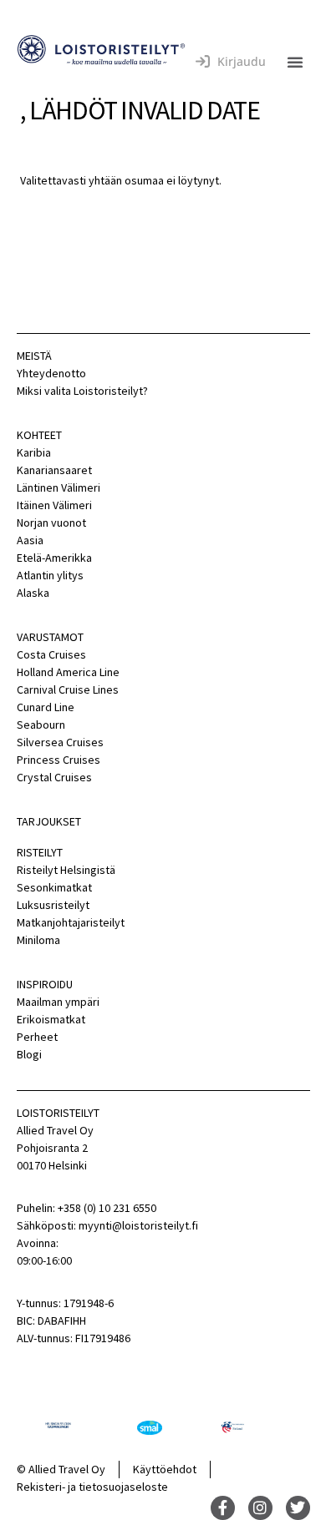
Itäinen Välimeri (54, 505)
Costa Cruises (51, 654)
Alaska (33, 592)
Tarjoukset (49, 821)
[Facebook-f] (223, 1508)
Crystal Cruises (54, 777)
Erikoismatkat (51, 1019)
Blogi (29, 1054)
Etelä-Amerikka (54, 557)
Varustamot (50, 636)
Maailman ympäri (58, 1001)
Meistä (34, 355)
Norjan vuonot (51, 522)
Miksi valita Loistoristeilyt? (82, 390)
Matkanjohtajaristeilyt (71, 922)
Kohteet (39, 434)
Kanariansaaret (54, 469)
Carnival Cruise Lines (68, 689)
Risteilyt (40, 852)
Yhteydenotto (51, 373)
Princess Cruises (58, 759)
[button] (295, 61)
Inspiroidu (45, 984)
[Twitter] (298, 1508)
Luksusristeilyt (53, 904)
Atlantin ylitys (50, 575)
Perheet (37, 1036)
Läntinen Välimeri (58, 487)
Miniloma (38, 939)
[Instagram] (260, 1508)
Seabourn (41, 724)
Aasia (30, 540)
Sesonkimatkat (54, 887)
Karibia (34, 452)
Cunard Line (45, 707)
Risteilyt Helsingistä (66, 869)
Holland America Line (68, 671)
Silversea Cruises (60, 742)
